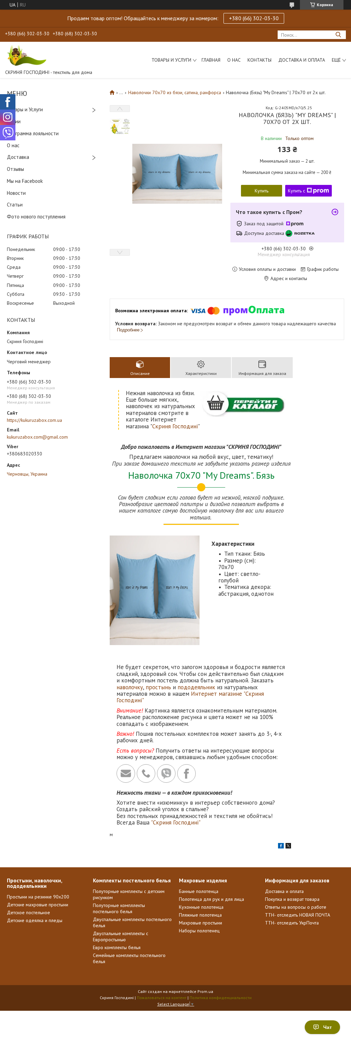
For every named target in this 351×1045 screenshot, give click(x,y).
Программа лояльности (33, 133)
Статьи (15, 204)
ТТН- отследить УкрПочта (292, 923)
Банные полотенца (198, 891)
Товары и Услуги (25, 109)
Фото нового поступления (36, 216)
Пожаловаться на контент (161, 997)
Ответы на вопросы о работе (295, 907)
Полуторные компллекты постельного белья (119, 908)
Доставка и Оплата (301, 60)
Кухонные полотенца (201, 907)
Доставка (18, 157)
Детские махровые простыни (37, 905)
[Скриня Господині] (25, 55)
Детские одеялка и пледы (34, 920)
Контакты (259, 60)
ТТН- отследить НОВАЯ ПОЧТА (297, 915)
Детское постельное (28, 912)
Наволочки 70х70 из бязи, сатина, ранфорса (174, 92)
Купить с (296, 191)
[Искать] (338, 34)
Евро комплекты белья (117, 947)
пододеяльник (196, 687)
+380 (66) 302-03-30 (254, 18)
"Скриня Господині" (176, 822)
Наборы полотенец (199, 931)
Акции (14, 121)
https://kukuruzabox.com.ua (34, 420)
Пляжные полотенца (200, 915)
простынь (158, 687)
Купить (261, 191)
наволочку (130, 687)
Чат (327, 1027)
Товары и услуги (171, 60)
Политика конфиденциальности (221, 997)
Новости (16, 193)
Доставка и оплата (284, 891)
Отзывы (15, 169)
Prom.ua (205, 991)
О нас (234, 60)
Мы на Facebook (25, 181)
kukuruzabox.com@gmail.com (37, 437)
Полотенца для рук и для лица (211, 899)
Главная (211, 60)
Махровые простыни (200, 923)
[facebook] (281, 847)
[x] (288, 847)
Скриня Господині (175, 426)
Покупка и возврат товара (292, 899)
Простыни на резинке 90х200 (38, 897)
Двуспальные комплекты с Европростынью (120, 936)
